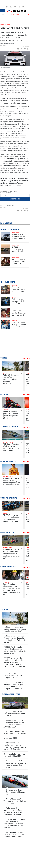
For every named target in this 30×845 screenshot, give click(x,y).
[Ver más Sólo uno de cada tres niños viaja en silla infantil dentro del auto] (5, 261)
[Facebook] (7, 7)
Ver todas (26, 358)
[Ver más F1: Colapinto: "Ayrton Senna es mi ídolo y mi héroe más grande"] (5, 312)
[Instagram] (19, 7)
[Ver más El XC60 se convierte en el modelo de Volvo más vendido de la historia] (5, 249)
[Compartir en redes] (21, 373)
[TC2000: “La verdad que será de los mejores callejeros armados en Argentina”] (15, 618)
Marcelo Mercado (8, 44)
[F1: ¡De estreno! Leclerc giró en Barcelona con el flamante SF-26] (15, 781)
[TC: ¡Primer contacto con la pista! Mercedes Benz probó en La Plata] (15, 703)
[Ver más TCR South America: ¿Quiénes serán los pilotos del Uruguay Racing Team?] (13, 435)
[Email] (23, 7)
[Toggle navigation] (2, 10)
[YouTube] (15, 7)
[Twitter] (11, 7)
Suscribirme (15, 199)
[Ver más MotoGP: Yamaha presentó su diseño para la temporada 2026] (13, 402)
